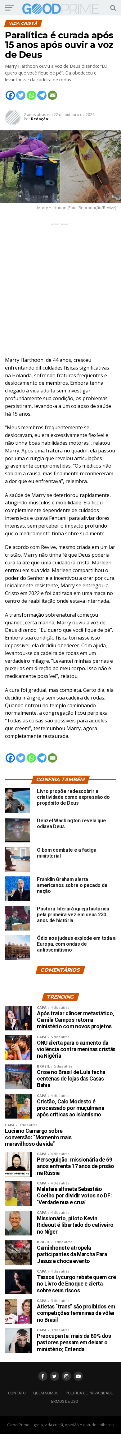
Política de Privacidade (89, 1393)
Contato (17, 1393)
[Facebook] (10, 95)
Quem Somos (45, 1393)
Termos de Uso (63, 1401)
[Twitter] (20, 95)
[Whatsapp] (31, 95)
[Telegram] (42, 95)
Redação (39, 119)
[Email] (52, 95)
